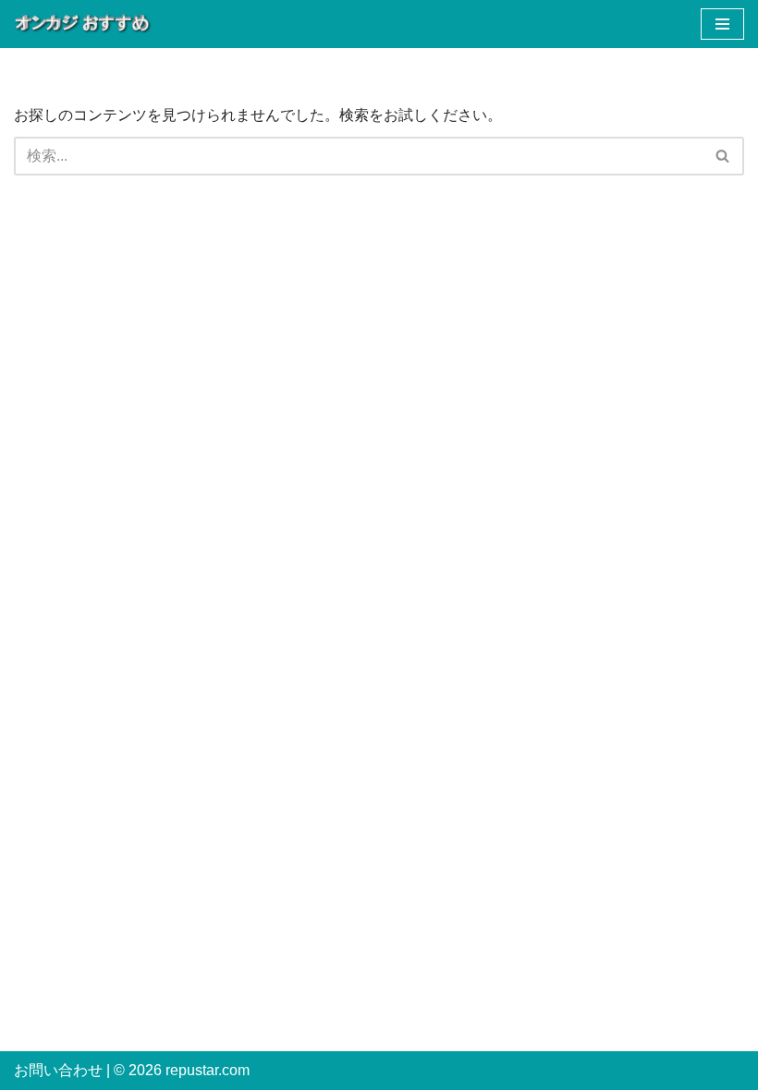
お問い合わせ (58, 1070)
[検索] (723, 156)
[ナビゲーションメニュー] (722, 24)
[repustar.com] (83, 24)
